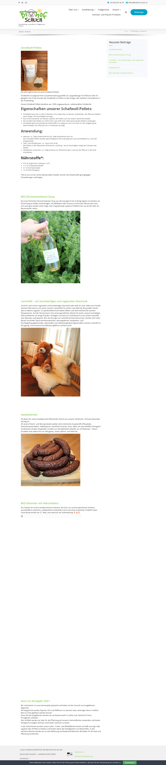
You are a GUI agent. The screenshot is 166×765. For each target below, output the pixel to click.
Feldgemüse (103, 9)
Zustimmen (129, 763)
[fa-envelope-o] (26, 2)
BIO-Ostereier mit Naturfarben (39, 503)
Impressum (79, 752)
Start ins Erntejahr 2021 (35, 701)
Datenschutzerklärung (84, 756)
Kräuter (116, 9)
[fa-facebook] (19, 2)
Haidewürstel (29, 414)
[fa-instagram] (22, 2)
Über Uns (73, 9)
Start (126, 31)
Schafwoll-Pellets (31, 47)
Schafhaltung (87, 9)
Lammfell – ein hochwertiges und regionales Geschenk (54, 301)
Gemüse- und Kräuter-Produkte (106, 14)
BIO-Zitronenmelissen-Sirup (38, 196)
